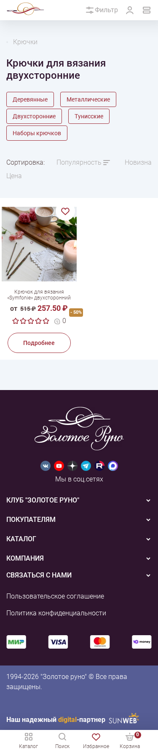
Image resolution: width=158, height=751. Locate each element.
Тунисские (89, 116)
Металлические (88, 99)
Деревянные (30, 99)
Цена (14, 176)
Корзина (130, 740)
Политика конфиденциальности (56, 613)
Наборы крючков (37, 133)
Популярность (79, 162)
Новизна (138, 162)
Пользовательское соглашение (55, 596)
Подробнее (39, 342)
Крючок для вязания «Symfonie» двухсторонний (39, 295)
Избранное (96, 746)
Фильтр (106, 10)
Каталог (28, 746)
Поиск (62, 746)
